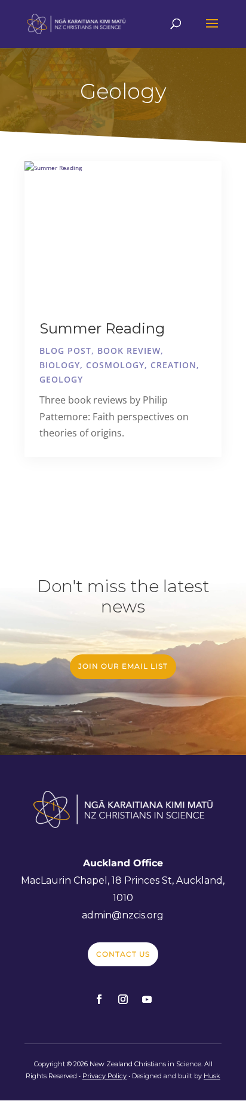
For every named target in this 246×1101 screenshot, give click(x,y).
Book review (129, 350)
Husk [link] (212, 1076)
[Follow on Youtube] (146, 999)
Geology (61, 379)
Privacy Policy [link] (104, 1076)
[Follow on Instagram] (123, 999)
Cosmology (115, 365)
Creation (173, 365)
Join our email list (123, 666)
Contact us (123, 954)
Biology (59, 365)
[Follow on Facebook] (99, 999)
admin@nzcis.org (123, 915)
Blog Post (65, 350)
